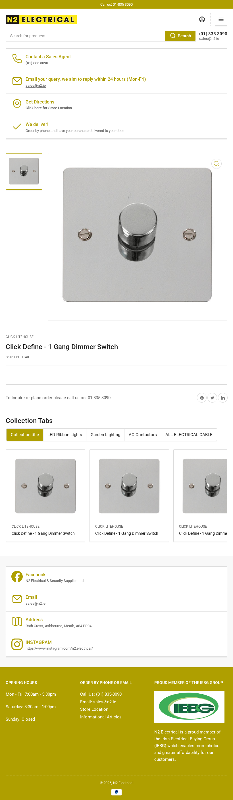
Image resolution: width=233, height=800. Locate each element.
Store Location (94, 709)
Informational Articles (101, 717)
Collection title (25, 434)
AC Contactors (143, 434)
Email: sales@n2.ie (98, 701)
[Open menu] (221, 19)
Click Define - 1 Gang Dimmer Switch (43, 533)
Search (184, 35)
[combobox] (101, 36)
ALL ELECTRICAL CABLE (189, 434)
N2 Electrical (123, 783)
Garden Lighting (105, 434)
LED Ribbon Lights (64, 434)
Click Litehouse (20, 337)
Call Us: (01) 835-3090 (101, 694)
